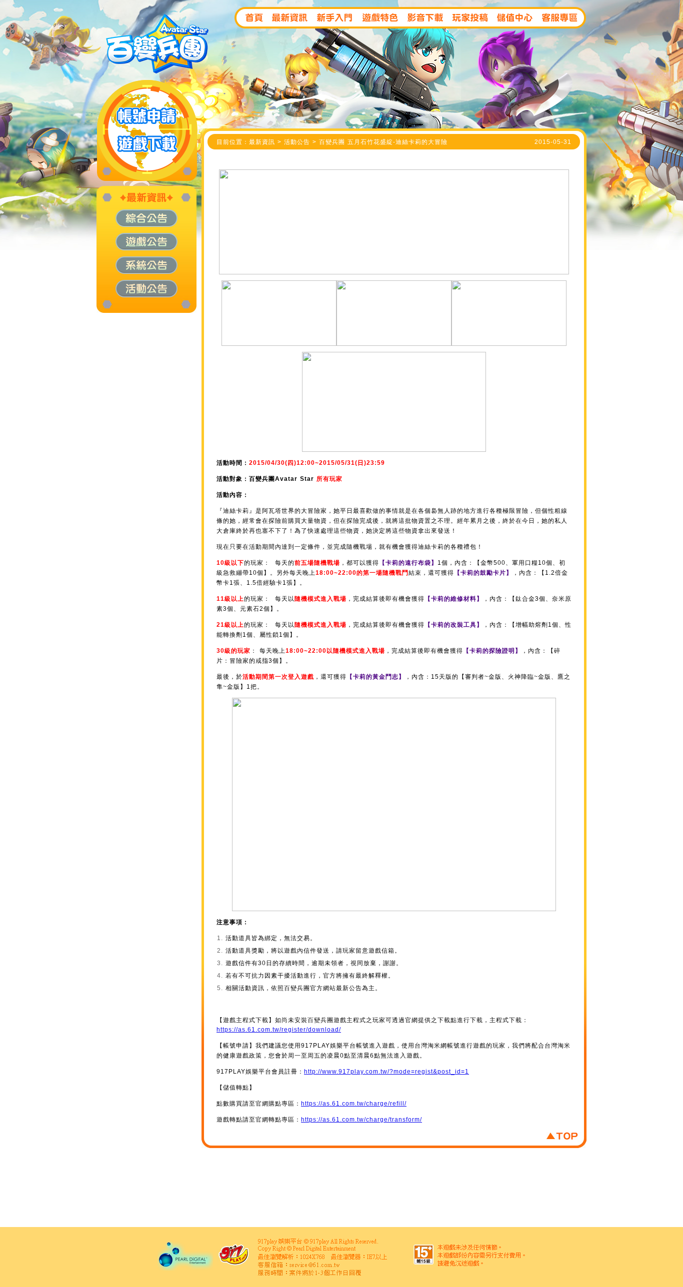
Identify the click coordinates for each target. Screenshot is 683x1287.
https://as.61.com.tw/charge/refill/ (353, 1103)
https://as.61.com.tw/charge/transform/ (361, 1119)
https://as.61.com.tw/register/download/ (278, 1029)
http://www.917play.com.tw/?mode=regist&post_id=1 (386, 1071)
